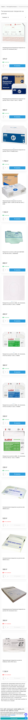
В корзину (17, 65)
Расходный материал (12, 6)
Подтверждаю (14, 718)
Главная (3, 6)
